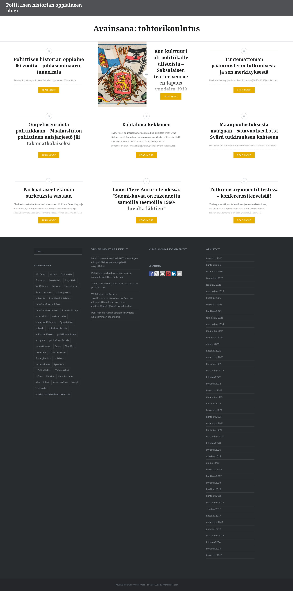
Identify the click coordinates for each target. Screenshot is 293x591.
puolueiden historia (59, 340)
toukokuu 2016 (214, 555)
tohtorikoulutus (58, 352)
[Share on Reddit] (162, 273)
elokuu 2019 (212, 462)
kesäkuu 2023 (213, 350)
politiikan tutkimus (66, 334)
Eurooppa (40, 280)
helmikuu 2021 (214, 429)
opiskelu (40, 328)
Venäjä (75, 382)
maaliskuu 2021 (214, 423)
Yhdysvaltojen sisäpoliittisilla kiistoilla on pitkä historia (114, 285)
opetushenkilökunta (46, 322)
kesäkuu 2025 (213, 297)
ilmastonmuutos (44, 292)
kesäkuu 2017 (213, 515)
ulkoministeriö (65, 376)
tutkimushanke (43, 364)
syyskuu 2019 (213, 456)
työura (39, 376)
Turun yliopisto (43, 358)
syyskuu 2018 (213, 482)
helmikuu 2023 (214, 363)
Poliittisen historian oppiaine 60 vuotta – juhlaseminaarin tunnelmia (113, 314)
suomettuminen (43, 346)
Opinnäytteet (66, 322)
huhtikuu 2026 (214, 264)
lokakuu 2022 (213, 376)
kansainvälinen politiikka (48, 304)
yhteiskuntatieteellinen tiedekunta (53, 394)
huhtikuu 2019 (214, 476)
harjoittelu (70, 280)
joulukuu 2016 (213, 528)
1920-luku (41, 274)
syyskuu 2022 (213, 383)
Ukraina (50, 376)
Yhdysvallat (41, 388)
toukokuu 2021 (214, 409)
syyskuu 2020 (213, 449)
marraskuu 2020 (215, 436)
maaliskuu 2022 (214, 396)
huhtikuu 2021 (214, 416)
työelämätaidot (43, 370)
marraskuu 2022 (215, 370)
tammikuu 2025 (214, 317)
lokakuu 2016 (213, 541)
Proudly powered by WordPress (130, 584)
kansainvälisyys (70, 310)
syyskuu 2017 (213, 509)
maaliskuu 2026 (214, 271)
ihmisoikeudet (71, 286)
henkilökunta (42, 286)
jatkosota (40, 298)
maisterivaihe (59, 316)
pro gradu (40, 340)
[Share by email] (179, 273)
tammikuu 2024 (214, 337)
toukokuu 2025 (214, 304)
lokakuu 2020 (213, 442)
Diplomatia (66, 274)
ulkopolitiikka (42, 382)
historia (56, 286)
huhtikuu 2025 (214, 311)
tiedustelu (41, 352)
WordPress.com (170, 584)
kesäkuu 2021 (213, 403)
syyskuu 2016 (213, 548)
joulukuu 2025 (213, 284)
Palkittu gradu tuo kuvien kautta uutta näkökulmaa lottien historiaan (111, 274)
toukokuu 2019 (214, 469)
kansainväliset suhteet (47, 310)
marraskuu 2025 (215, 291)
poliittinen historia (57, 328)
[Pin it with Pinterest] (168, 273)
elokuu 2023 (212, 344)
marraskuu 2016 (215, 535)
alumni (53, 274)
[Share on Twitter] (156, 273)
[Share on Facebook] (151, 273)
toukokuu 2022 (214, 390)
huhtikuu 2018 (214, 495)
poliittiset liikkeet (44, 334)
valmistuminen (60, 382)
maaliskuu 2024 (214, 330)
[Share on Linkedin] (173, 273)
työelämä (59, 364)
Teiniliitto (70, 346)
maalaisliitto (42, 316)
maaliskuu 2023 (214, 357)
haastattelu (55, 280)
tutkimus (59, 358)
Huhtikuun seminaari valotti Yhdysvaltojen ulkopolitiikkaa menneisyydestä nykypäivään (114, 262)
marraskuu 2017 (215, 502)
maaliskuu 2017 (214, 522)
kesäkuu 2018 (213, 489)
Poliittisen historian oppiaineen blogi (44, 8)
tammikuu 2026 (214, 278)
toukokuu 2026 (214, 258)
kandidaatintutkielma (60, 298)
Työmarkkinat (62, 370)
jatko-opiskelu (63, 292)
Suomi (58, 346)
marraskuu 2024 (215, 324)
